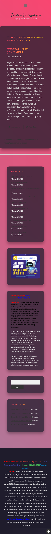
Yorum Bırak (33, 127)
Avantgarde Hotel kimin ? (19, 183)
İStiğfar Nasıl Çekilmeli (18, 51)
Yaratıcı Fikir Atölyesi (25, 15)
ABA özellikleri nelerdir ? (19, 209)
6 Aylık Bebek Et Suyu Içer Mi (21, 409)
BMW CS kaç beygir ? (18, 203)
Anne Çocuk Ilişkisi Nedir (19, 424)
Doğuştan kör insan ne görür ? (21, 177)
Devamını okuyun (16, 127)
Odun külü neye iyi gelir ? (19, 233)
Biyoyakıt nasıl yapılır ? (18, 215)
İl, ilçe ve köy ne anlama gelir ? (21, 221)
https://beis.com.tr (30, 140)
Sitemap (23, 143)
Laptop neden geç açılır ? (19, 227)
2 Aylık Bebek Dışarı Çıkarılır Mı (21, 417)
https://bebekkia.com (13, 140)
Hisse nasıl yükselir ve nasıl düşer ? (23, 197)
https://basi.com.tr (11, 143)
